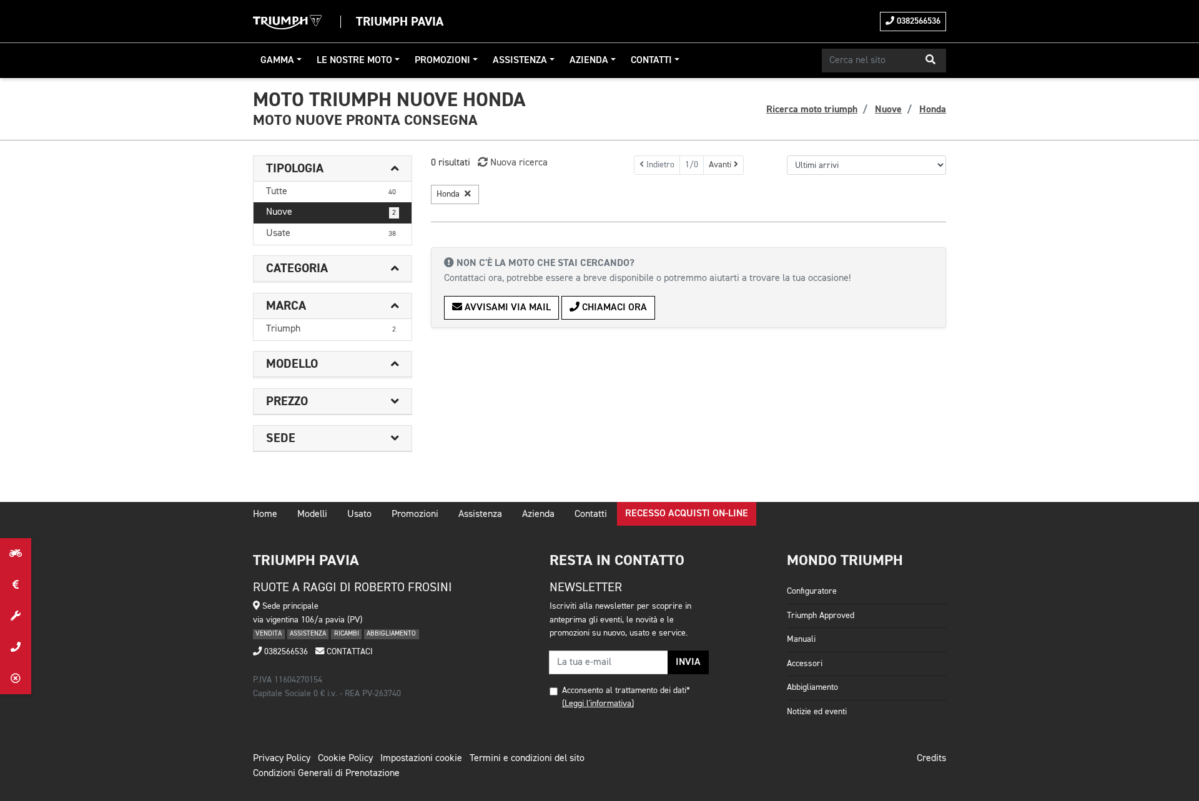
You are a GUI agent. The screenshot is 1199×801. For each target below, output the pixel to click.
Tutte (331, 192)
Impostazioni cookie (421, 759)
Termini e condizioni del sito (527, 759)
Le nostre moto (354, 61)
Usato (359, 514)
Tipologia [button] (294, 168)
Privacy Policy (281, 759)
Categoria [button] (297, 268)
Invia (688, 662)
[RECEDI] (15, 678)
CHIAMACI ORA (613, 308)
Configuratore (812, 591)
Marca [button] (286, 305)
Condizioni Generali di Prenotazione (326, 774)
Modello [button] (292, 363)
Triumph (331, 329)
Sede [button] (280, 438)
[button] (930, 60)
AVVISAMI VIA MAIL (506, 308)
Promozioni (442, 61)
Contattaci (348, 651)
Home (265, 514)
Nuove (331, 212)
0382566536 (917, 21)
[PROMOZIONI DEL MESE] (15, 585)
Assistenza (520, 61)
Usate (331, 233)
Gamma (277, 61)
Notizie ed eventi (817, 711)
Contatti (651, 61)
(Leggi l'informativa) (598, 703)
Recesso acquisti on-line (686, 514)
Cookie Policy (345, 759)
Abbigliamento (812, 687)
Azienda (589, 61)
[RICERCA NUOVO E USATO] (15, 553)
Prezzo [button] (287, 401)
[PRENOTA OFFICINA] (15, 616)
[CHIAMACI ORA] (15, 647)
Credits (931, 759)
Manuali (801, 639)
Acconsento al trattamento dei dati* (626, 690)
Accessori (804, 663)
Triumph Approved (820, 615)
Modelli (312, 514)
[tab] (333, 169)
